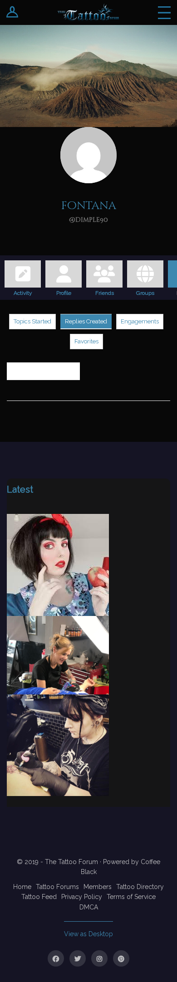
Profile (63, 291)
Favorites (86, 341)
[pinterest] (121, 958)
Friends (104, 291)
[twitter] (77, 958)
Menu (164, 12)
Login (12, 12)
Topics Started (32, 321)
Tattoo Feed (39, 896)
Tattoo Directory (140, 886)
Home (22, 886)
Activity (23, 291)
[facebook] (56, 958)
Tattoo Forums (57, 886)
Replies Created (86, 321)
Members (98, 886)
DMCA (88, 907)
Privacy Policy (81, 896)
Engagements (140, 321)
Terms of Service (131, 896)
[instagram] (99, 958)
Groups (145, 291)
